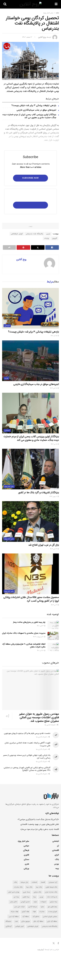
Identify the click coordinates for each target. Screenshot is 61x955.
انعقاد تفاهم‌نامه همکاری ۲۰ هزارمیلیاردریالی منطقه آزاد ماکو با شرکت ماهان (23, 645)
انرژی (57, 854)
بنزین (48, 233)
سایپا (42, 907)
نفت (16, 921)
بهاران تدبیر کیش (13, 892)
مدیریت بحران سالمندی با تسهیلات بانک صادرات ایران (23, 633)
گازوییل (54, 238)
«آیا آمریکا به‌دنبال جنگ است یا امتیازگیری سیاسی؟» (38, 819)
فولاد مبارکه (14, 911)
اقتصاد (43, 882)
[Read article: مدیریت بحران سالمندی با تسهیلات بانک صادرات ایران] (53, 636)
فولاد (34, 911)
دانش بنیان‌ (13, 902)
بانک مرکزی (37, 892)
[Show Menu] (56, 4)
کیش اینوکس (19, 926)
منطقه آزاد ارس (14, 916)
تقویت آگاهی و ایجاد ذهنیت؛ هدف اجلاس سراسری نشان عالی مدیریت (27, 744)
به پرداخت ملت (52, 897)
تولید (35, 902)
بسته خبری (26, 892)
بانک (57, 859)
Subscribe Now (30, 178)
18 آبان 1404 (53, 388)
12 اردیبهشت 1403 (38, 637)
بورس (6, 378)
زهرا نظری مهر (52, 907)
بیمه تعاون (26, 897)
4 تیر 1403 (54, 605)
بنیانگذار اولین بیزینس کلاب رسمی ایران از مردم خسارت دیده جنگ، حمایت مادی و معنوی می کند (29, 116)
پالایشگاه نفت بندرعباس (34, 233)
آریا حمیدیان (53, 882)
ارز (58, 845)
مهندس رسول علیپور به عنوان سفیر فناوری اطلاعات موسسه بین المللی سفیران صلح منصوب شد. (39, 717)
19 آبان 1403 (53, 549)
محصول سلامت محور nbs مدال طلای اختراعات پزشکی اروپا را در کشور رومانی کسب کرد (31, 599)
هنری (27, 863)
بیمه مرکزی (53, 902)
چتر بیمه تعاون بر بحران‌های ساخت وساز (29, 622)
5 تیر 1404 (54, 444)
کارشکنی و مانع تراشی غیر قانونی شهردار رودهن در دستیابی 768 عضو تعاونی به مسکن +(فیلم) (27, 769)
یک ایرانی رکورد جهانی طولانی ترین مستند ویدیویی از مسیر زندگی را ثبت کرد (26, 757)
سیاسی (26, 845)
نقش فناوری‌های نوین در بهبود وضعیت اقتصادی (39, 824)
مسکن (26, 859)
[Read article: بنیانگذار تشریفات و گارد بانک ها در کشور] (30, 469)
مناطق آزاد (36, 916)
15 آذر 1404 (54, 336)
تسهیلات (43, 902)
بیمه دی (16, 897)
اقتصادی (55, 850)
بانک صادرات (18, 887)
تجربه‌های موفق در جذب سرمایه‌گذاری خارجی (36, 110)
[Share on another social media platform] (9, 247)
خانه (57, 13)
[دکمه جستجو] (5, 4)
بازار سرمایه (24, 882)
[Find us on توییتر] (53, 943)
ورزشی (26, 868)
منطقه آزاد (25, 916)
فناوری (26, 854)
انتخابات (34, 882)
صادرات (41, 911)
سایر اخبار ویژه (48, 13)
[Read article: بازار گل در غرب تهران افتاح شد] (30, 521)
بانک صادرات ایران (51, 892)
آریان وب (40, 949)
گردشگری (8, 926)
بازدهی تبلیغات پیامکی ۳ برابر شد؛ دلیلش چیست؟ (33, 105)
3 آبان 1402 (40, 626)
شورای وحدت (52, 911)
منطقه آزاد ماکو (38, 921)
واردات (46, 238)
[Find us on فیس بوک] (58, 943)
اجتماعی (7, 325)
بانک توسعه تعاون (51, 887)
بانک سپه (39, 887)
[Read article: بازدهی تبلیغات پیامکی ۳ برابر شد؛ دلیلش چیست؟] (30, 308)
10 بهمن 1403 (53, 496)
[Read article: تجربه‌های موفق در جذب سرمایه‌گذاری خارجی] (30, 360)
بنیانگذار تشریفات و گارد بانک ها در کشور (38, 492)
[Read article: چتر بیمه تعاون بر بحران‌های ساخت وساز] (53, 625)
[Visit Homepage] (31, 4)
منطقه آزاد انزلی (52, 921)
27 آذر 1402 (40, 651)
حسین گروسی (25, 902)
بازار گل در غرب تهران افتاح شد (43, 545)
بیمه (57, 868)
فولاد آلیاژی (25, 911)
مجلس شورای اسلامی (50, 916)
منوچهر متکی (25, 921)
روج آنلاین (42, 37)
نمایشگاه (8, 921)
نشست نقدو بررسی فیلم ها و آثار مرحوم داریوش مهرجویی (27, 733)
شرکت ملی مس (19, 907)
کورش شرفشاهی (17, 233)
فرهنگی (26, 850)
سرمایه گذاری (32, 907)
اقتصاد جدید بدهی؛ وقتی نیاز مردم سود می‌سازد (39, 829)
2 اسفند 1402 (27, 37)
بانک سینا (29, 887)
